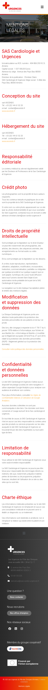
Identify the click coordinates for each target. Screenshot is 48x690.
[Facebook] (9, 628)
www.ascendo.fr (8, 111)
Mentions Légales (24, 686)
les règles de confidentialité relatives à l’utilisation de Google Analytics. (21, 398)
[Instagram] (21, 628)
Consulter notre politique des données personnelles (23, 349)
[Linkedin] (15, 628)
